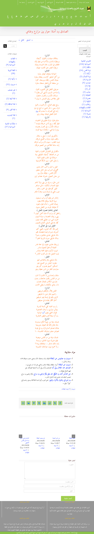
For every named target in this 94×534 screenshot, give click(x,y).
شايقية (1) (87, 101)
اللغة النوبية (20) (11, 72)
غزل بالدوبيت (70, 438)
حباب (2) (87, 92)
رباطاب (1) (86, 104)
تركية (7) (87, 73)
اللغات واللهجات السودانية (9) (10, 61)
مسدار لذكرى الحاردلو (53, 438)
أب (43, 312)
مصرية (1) (87, 98)
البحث (85, 50)
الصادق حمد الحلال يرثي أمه (61, 368)
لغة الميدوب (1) (11, 117)
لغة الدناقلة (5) (10, 104)
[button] (73, 435)
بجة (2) (88, 86)
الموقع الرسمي (38, 533)
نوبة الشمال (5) (85, 76)
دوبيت (73, 389)
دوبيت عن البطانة (65, 364)
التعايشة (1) (86, 95)
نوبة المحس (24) (85, 70)
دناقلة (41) (86, 67)
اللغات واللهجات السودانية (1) (85, 109)
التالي (22, 40)
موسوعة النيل (19, 533)
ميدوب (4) (86, 83)
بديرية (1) (87, 114)
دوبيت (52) (10, 84)
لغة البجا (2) (10, 98)
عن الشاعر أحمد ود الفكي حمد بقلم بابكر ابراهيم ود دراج (52, 374)
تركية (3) (11, 79)
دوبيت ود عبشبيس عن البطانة (60, 358)
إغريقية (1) (86, 117)
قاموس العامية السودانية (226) (85, 62)
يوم (37, 111)
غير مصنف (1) (11, 91)
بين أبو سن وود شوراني (24, 439)
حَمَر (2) (88, 89)
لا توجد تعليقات (66, 389)
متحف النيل (25, 533)
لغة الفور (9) (10, 109)
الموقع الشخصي (32, 533)
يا (58, 92)
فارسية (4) (87, 79)
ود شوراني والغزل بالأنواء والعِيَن (60, 380)
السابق (28, 40)
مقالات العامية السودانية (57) (10, 125)
